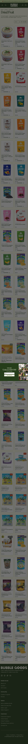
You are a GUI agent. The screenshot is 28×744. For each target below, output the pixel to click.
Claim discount (9, 375)
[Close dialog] (27, 363)
